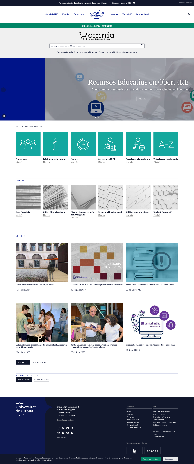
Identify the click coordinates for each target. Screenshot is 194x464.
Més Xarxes (61, 438)
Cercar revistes (64, 52)
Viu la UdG (127, 14)
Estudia (65, 14)
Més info (97, 99)
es (182, 3)
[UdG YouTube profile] (67, 432)
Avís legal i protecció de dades (164, 422)
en (189, 3)
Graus (129, 411)
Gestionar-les (170, 459)
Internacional (142, 14)
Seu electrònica (159, 414)
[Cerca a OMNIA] (142, 46)
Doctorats (130, 417)
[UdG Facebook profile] (58, 432)
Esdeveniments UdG (134, 428)
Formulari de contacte (65, 420)
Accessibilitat (158, 420)
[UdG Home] (96, 14)
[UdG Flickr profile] (63, 432)
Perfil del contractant (161, 417)
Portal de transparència (162, 411)
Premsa (104, 3)
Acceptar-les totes (151, 459)
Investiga (114, 14)
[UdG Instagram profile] (67, 428)
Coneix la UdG (51, 14)
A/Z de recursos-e (80, 52)
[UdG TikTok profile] (58, 428)
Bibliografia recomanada (125, 52)
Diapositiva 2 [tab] (98, 117)
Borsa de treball (133, 422)
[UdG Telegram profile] (72, 432)
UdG (17, 127)
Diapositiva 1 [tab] (95, 117)
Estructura (79, 14)
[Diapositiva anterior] (3, 89)
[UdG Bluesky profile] (63, 428)
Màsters (130, 414)
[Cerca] (189, 14)
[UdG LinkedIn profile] (72, 428)
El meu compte (106, 52)
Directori (115, 3)
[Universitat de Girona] (26, 409)
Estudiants (78, 3)
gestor (121, 458)
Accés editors (158, 437)
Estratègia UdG (132, 425)
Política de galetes (160, 425)
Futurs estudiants (66, 3)
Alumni (88, 3)
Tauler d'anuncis (133, 420)
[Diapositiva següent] (190, 89)
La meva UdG (126, 3)
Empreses (96, 3)
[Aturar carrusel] (4, 116)
